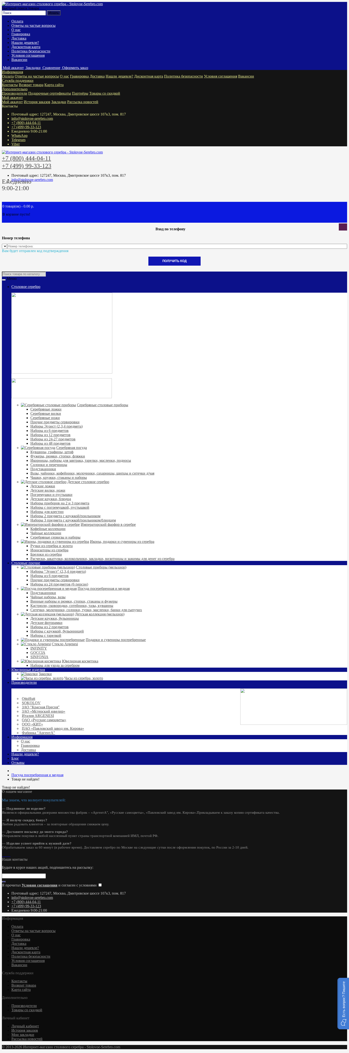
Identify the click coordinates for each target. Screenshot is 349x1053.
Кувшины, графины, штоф (51, 452)
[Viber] (8, 855)
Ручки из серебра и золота (51, 546)
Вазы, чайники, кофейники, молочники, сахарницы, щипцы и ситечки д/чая (92, 473)
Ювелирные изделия (28, 670)
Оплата (17, 21)
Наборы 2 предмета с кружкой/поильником (65, 516)
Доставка (18, 38)
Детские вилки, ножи (47, 490)
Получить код (174, 261)
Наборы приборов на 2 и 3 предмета (59, 503)
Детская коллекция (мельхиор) (99, 614)
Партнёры (80, 93)
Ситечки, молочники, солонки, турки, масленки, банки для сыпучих (86, 610)
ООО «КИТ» (32, 724)
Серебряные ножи (45, 418)
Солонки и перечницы (48, 465)
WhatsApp (19, 136)
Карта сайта (54, 85)
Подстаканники (43, 469)
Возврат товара (31, 85)
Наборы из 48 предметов (50, 443)
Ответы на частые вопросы (33, 25)
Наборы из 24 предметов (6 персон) (59, 584)
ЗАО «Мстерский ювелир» (43, 711)
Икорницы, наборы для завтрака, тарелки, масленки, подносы (80, 460)
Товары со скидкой (104, 93)
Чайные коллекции (45, 533)
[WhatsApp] (5, 855)
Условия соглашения (28, 55)
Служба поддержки (17, 81)
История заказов (37, 102)
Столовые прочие (25, 563)
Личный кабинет (25, 1026)
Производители (14, 93)
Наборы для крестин (47, 512)
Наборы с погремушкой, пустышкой (59, 507)
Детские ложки (42, 486)
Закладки (58, 102)
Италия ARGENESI (38, 716)
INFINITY (38, 648)
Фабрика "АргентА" (38, 733)
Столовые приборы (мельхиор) (101, 567)
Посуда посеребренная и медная (104, 589)
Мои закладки (22, 1035)
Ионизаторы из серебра (49, 550)
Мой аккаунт (12, 98)
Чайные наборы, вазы (48, 597)
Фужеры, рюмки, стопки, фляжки (57, 456)
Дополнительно (15, 89)
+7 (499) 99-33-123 (26, 127)
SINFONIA (39, 657)
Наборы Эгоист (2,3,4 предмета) (56, 426)
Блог (15, 758)
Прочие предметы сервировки (55, 422)
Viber (15, 144)
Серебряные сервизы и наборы (55, 537)
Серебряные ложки (45, 409)
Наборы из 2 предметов (49, 627)
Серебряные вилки (45, 413)
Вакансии (19, 60)
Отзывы (17, 763)
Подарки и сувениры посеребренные (116, 640)
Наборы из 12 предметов (50, 435)
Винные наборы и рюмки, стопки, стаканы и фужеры (74, 601)
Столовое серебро (25, 287)
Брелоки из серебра (46, 554)
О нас (16, 30)
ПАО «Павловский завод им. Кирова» (53, 728)
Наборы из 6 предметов (49, 431)
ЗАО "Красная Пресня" (41, 707)
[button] (343, 1003)
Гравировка (20, 34)
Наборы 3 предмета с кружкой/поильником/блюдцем (73, 520)
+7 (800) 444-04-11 (26, 123)
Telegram (18, 140)
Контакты (10, 85)
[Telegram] (7, 855)
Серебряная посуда (71, 448)
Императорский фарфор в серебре (108, 524)
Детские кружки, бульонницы (54, 618)
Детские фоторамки (46, 623)
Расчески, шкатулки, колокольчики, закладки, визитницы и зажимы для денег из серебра (102, 559)
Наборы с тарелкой (45, 635)
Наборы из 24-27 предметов (52, 439)
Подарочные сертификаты (49, 93)
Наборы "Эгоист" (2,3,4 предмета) (58, 571)
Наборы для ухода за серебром (55, 665)
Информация (12, 72)
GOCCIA (37, 653)
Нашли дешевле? (25, 43)
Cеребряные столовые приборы (102, 405)
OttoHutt (28, 699)
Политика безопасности (30, 51)
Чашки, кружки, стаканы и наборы (58, 478)
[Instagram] (3, 855)
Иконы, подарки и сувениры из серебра (122, 542)
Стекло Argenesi (65, 644)
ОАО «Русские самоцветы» (44, 720)
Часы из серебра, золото (83, 678)
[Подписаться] (4, 881)
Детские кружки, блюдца (50, 499)
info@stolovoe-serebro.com (32, 118)
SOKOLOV (31, 703)
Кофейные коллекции (48, 529)
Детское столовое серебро (88, 482)
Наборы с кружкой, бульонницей (57, 631)
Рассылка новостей (82, 102)
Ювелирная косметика (80, 661)
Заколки (45, 674)
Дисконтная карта (25, 47)
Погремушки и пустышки (51, 495)
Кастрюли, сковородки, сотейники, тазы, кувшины (71, 606)
